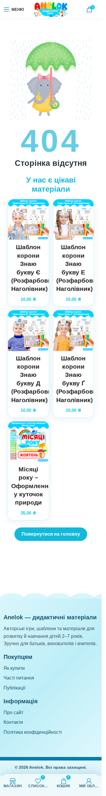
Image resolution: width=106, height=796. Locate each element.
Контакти (13, 722)
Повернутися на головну (50, 534)
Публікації (14, 687)
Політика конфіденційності (33, 732)
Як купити (14, 668)
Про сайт (13, 712)
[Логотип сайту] (51, 8)
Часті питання (19, 677)
